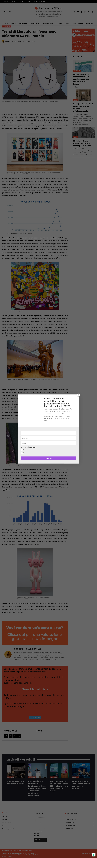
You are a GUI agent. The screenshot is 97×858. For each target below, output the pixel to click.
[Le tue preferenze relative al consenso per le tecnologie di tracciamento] (93, 854)
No (24, 453)
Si (23, 450)
